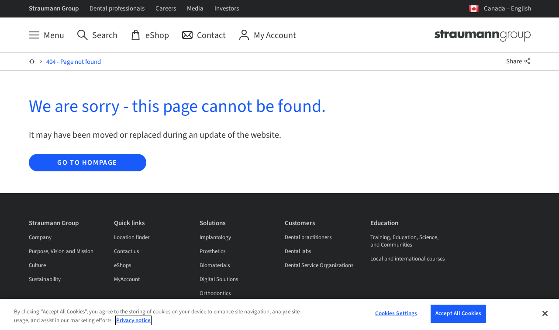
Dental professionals (117, 8)
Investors (226, 8)
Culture (37, 265)
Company (40, 237)
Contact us (126, 251)
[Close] (545, 313)
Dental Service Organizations (319, 265)
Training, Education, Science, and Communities (404, 241)
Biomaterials (215, 265)
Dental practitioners (308, 237)
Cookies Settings (396, 313)
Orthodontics (215, 293)
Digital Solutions (219, 279)
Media (195, 8)
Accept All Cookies (458, 313)
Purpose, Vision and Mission (61, 251)
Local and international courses (407, 259)
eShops (122, 265)
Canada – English (507, 8)
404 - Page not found (73, 61)
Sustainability (45, 279)
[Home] (32, 61)
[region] (279, 314)
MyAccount (127, 279)
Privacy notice (133, 320)
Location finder (132, 237)
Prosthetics (212, 251)
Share (514, 61)
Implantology (215, 237)
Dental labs (298, 251)
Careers (165, 8)
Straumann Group (54, 8)
